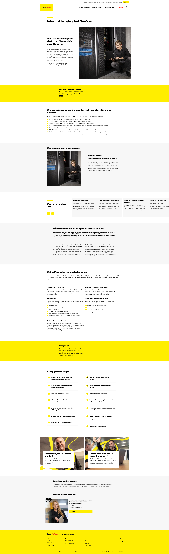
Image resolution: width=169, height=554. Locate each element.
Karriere (86, 540)
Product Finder (88, 545)
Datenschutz (62, 551)
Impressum (70, 551)
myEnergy (69, 540)
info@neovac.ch (49, 547)
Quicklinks (87, 538)
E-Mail (73, 511)
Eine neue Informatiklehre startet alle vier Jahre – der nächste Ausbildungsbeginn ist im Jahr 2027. (71, 93)
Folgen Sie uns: (120, 538)
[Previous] (48, 213)
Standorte (86, 543)
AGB (76, 551)
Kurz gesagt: (64, 346)
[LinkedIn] (122, 541)
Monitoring (70, 542)
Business (69, 543)
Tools (66, 538)
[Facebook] (117, 541)
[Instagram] (120, 541)
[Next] (52, 213)
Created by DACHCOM (117, 551)
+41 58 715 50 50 (50, 545)
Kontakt (86, 542)
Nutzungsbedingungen (51, 551)
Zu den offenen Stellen (50, 466)
